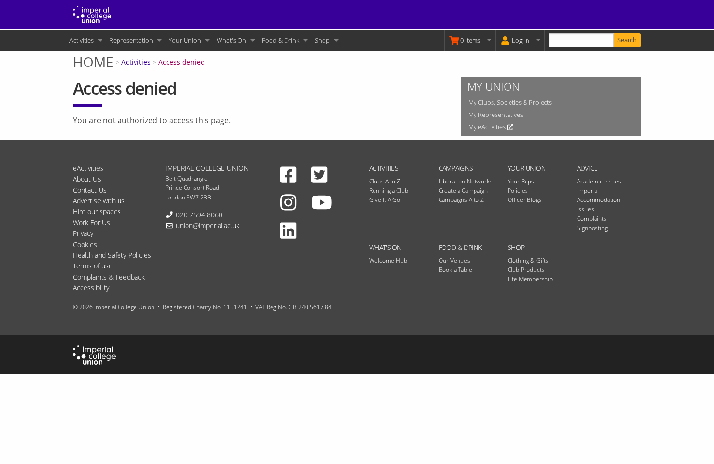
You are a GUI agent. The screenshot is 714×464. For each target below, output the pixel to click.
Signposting (592, 228)
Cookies (85, 244)
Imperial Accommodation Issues (598, 199)
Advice (587, 168)
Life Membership (530, 279)
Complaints (592, 219)
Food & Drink (280, 40)
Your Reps (521, 181)
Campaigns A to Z (461, 200)
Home (93, 61)
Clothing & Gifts (528, 260)
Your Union (185, 40)
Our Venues (454, 260)
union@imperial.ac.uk (207, 225)
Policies (518, 190)
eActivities (88, 168)
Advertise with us (99, 200)
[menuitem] (85, 40)
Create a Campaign (463, 190)
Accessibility (91, 287)
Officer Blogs (525, 200)
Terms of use (93, 265)
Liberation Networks (466, 181)
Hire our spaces (97, 211)
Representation (131, 40)
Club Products (526, 269)
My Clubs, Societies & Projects (510, 102)
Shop (322, 40)
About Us (87, 178)
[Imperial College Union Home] (92, 13)
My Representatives (495, 114)
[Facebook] (288, 174)
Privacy (83, 233)
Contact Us (90, 190)
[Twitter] (319, 174)
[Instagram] (288, 202)
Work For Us (91, 222)
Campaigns (456, 168)
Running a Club (388, 190)
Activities (81, 40)
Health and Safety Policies (112, 255)
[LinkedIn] (288, 230)
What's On (231, 40)
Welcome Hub (388, 260)
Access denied (181, 61)
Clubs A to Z (384, 181)
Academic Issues (599, 181)
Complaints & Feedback (109, 277)
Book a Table (455, 269)
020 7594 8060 (199, 214)
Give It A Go (384, 200)
